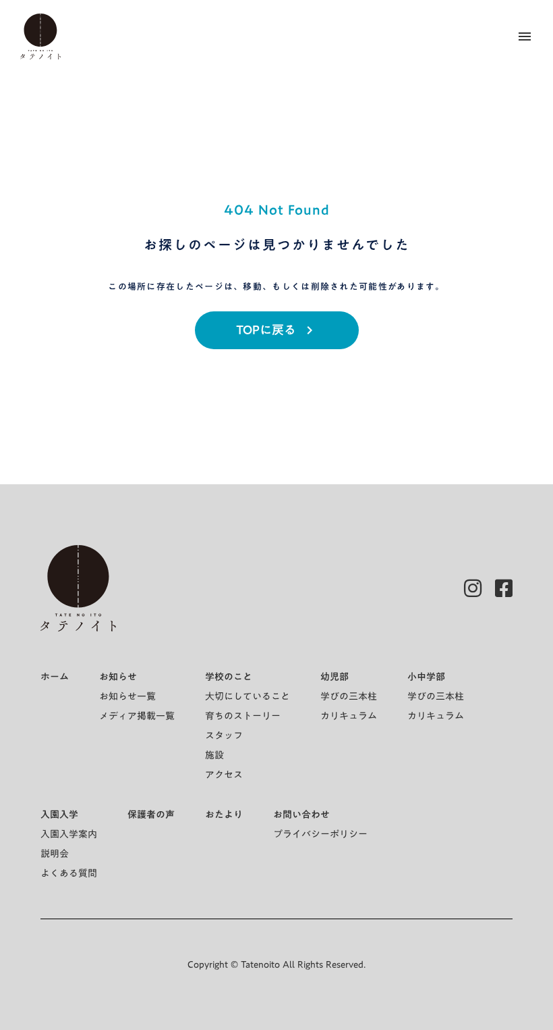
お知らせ (118, 676)
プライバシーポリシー (320, 834)
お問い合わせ (301, 814)
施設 (214, 755)
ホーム (54, 676)
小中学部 (426, 676)
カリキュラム (348, 716)
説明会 (54, 853)
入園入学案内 (68, 834)
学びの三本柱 (348, 696)
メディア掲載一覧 (137, 716)
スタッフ (224, 735)
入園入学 (59, 814)
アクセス (224, 774)
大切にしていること (247, 696)
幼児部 (334, 676)
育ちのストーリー (243, 716)
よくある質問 (68, 873)
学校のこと (228, 676)
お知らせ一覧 (127, 696)
